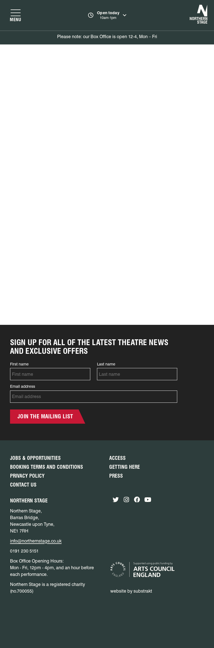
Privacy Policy (27, 476)
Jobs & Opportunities (35, 458)
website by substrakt (131, 591)
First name (19, 364)
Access (117, 458)
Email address (22, 386)
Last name (106, 364)
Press (116, 476)
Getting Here (124, 467)
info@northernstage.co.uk (36, 541)
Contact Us (23, 485)
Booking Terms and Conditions (46, 467)
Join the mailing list (45, 416)
